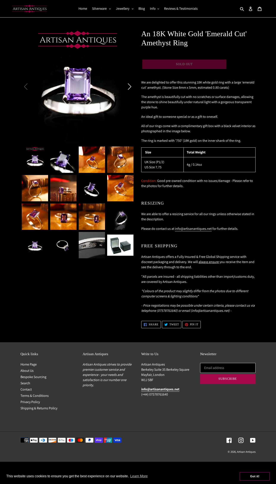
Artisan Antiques (246, 452)
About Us (27, 370)
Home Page (28, 364)
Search (25, 383)
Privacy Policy (30, 402)
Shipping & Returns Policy (38, 408)
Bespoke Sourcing (33, 377)
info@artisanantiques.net (193, 228)
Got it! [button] (254, 476)
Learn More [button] (139, 476)
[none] (35, 159)
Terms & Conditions (34, 395)
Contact (26, 389)
